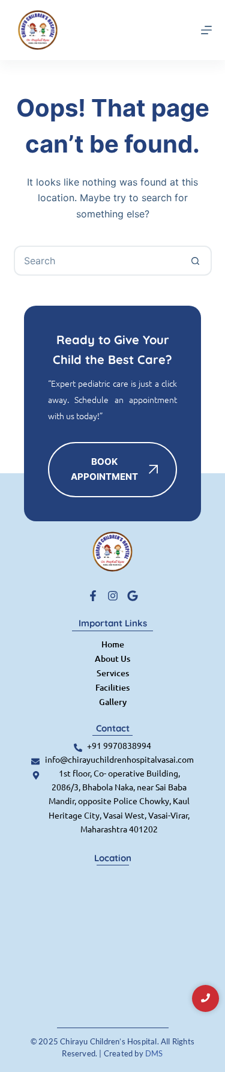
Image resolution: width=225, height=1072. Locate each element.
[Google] (132, 595)
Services (113, 673)
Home (112, 644)
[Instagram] (112, 595)
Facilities (112, 687)
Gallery (113, 701)
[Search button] (196, 261)
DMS (154, 1053)
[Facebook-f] (93, 595)
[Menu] (206, 30)
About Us (112, 658)
